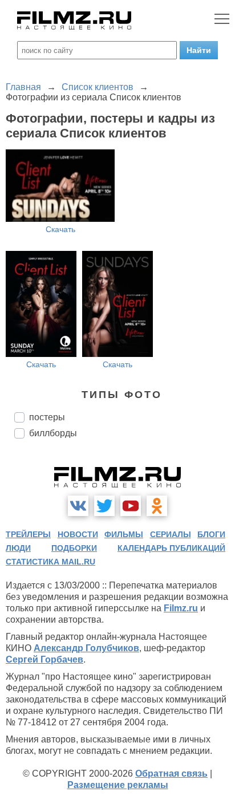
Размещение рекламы (117, 785)
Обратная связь (171, 773)
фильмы (123, 534)
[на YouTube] (130, 506)
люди (18, 548)
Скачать (60, 229)
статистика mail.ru (50, 561)
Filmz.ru (181, 608)
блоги (211, 534)
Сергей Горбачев (44, 659)
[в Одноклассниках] (157, 506)
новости (78, 534)
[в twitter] (104, 506)
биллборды (53, 433)
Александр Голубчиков (86, 648)
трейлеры (28, 534)
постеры (47, 417)
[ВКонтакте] (78, 506)
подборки (74, 548)
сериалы (170, 534)
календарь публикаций (171, 548)
